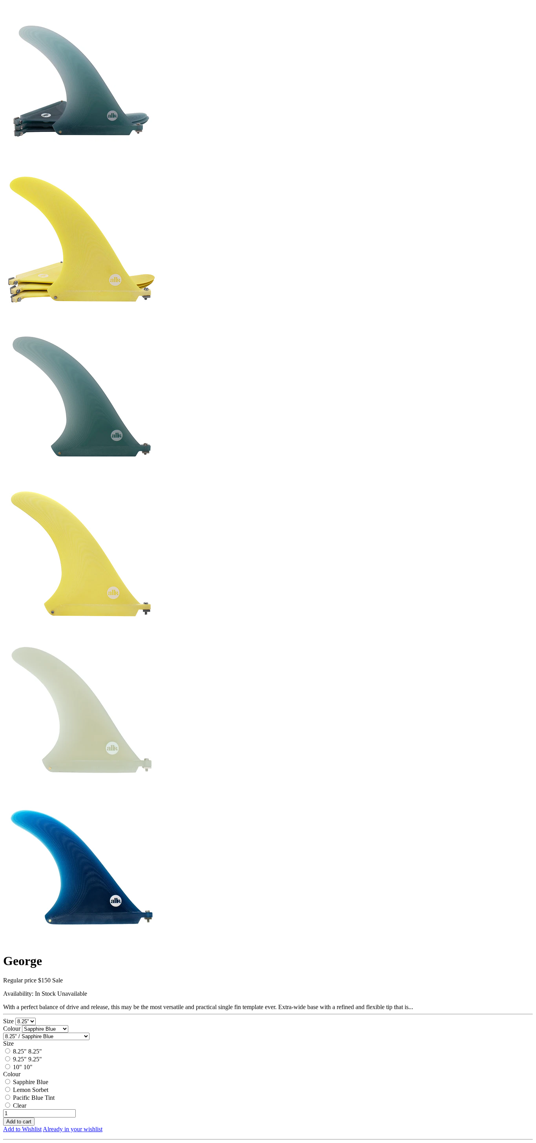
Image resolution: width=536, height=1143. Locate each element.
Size (9, 1021)
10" (17, 1067)
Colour (12, 1028)
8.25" (20, 1051)
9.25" (20, 1059)
